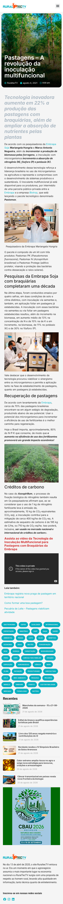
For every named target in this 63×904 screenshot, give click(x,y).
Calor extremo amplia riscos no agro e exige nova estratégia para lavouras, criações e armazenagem (36, 763)
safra (23, 624)
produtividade (34, 671)
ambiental (8, 638)
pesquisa (35, 678)
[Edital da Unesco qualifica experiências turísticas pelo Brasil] (9, 723)
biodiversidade (47, 651)
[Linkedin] (13, 899)
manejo (7, 684)
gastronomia (9, 624)
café (35, 631)
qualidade (36, 624)
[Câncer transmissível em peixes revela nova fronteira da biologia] (9, 779)
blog (41, 638)
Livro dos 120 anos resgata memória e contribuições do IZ (37, 734)
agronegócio (23, 664)
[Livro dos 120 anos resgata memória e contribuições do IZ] (9, 736)
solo (6, 678)
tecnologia (22, 691)
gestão (30, 644)
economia (8, 644)
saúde (55, 631)
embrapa (19, 684)
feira (6, 658)
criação (50, 658)
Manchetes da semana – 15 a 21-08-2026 (40, 706)
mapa (49, 664)
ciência (38, 664)
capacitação (30, 651)
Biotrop (33, 192)
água (20, 644)
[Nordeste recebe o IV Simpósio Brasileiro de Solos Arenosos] (9, 750)
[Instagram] (9, 899)
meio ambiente (20, 678)
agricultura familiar (32, 658)
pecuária (48, 678)
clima (6, 671)
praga (20, 638)
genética (52, 638)
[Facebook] (4, 899)
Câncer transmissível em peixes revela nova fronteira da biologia (36, 777)
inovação (18, 671)
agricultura (50, 671)
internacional (52, 624)
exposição (8, 664)
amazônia (23, 631)
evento (32, 684)
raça (45, 631)
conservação (45, 644)
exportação (9, 631)
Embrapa (9, 192)
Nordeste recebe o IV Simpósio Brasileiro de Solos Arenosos (38, 748)
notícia (35, 691)
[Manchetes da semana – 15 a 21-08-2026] (11, 708)
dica (5, 651)
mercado (7, 691)
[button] (57, 6)
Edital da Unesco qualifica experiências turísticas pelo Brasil (37, 721)
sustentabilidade (47, 684)
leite (31, 638)
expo (16, 658)
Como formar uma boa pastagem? (23, 602)
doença (16, 651)
